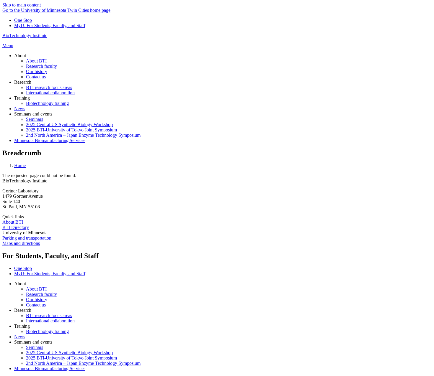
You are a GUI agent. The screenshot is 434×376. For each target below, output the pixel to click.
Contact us (36, 304)
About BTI (12, 222)
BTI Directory (15, 227)
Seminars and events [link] (33, 113)
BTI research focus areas (49, 315)
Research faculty (41, 294)
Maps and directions (21, 243)
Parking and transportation (26, 237)
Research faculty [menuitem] (41, 66)
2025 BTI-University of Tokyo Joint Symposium (71, 357)
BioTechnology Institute (24, 35)
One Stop (23, 20)
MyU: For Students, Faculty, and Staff (49, 25)
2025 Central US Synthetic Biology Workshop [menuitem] (69, 124)
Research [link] (22, 82)
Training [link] (22, 97)
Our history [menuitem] (36, 71)
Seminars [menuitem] (34, 119)
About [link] (20, 55)
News (19, 336)
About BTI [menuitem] (36, 60)
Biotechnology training (47, 331)
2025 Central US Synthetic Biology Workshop (69, 352)
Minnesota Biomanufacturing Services (49, 368)
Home (20, 165)
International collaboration (50, 320)
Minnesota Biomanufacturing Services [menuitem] (49, 140)
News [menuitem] (19, 108)
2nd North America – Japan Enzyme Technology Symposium (83, 363)
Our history (36, 299)
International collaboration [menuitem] (50, 92)
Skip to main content (21, 4)
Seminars (34, 347)
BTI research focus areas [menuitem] (49, 87)
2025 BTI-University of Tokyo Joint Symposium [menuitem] (71, 129)
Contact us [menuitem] (36, 76)
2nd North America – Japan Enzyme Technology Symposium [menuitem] (83, 135)
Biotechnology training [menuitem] (47, 103)
